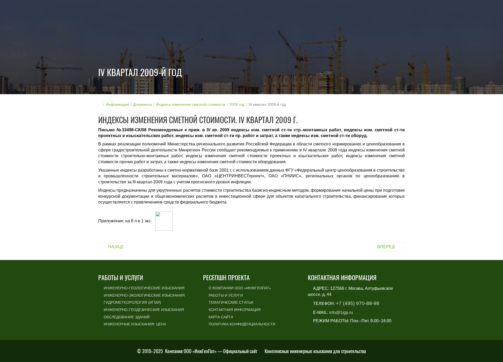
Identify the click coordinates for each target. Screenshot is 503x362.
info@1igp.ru (341, 312)
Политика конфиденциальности (242, 324)
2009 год (236, 104)
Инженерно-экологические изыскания (144, 295)
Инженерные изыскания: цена (135, 324)
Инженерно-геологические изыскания (144, 288)
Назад (115, 247)
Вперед (386, 247)
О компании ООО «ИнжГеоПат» (240, 288)
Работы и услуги (226, 295)
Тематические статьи (231, 302)
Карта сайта (221, 317)
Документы (142, 104)
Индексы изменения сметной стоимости (190, 104)
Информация (117, 104)
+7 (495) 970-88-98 (357, 303)
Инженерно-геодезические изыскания (144, 310)
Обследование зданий (127, 317)
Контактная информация (235, 310)
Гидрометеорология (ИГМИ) (132, 302)
